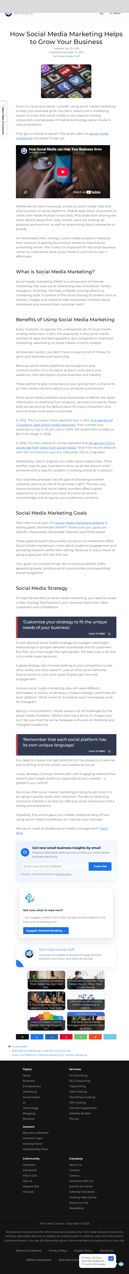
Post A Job (30, 1175)
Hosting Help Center (83, 1197)
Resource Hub (79, 1202)
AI (24, 1102)
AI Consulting (78, 1075)
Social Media (19, 1046)
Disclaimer (107, 1250)
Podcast (28, 1191)
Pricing (74, 1118)
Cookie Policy (83, 1250)
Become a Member (36, 1132)
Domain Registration (83, 1108)
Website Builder (80, 1113)
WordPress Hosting (82, 1097)
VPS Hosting (77, 1102)
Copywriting (77, 1086)
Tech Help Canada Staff (66, 56)
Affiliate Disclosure (39, 1260)
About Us (75, 1164)
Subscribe (100, 866)
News (26, 1075)
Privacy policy (64, 874)
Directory (29, 1164)
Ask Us (27, 1181)
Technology (30, 1108)
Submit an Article (81, 1186)
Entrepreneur (32, 1086)
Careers (74, 1175)
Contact (74, 1170)
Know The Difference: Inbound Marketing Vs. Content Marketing (49, 1054)
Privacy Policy (58, 1250)
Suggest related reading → (46, 930)
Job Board (29, 1170)
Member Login (33, 1138)
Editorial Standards (82, 1191)
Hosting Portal (32, 1143)
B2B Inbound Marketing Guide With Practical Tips (41, 1050)
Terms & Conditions (28, 1250)
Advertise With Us (81, 1181)
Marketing (30, 1091)
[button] (121, 1265)
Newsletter (76, 1208)
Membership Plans (35, 1149)
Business (29, 1080)
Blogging (29, 1113)
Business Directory (71, 1260)
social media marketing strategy (79, 523)
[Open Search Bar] (101, 13)
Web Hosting (78, 1091)
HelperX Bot (31, 1186)
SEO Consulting (79, 1080)
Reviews (28, 1118)
